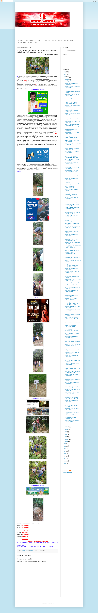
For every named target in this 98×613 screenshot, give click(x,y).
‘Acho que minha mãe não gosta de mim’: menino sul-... (72, 168)
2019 (65, 448)
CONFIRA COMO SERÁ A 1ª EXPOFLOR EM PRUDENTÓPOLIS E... (73, 280)
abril (66, 436)
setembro (67, 427)
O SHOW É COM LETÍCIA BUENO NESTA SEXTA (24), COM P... (71, 266)
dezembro (67, 77)
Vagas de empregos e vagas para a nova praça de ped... (72, 149)
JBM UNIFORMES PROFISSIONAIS (72, 385)
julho (66, 431)
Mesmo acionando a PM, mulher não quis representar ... (72, 174)
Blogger (54, 603)
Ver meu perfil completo (67, 472)
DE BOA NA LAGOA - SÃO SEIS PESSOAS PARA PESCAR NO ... (72, 157)
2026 (65, 71)
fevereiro (67, 439)
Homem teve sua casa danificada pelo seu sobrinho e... (72, 238)
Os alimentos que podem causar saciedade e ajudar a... (71, 108)
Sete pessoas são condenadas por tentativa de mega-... (71, 337)
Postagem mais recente (22, 593)
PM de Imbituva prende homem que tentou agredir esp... (72, 393)
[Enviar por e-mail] (38, 550)
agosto (66, 429)
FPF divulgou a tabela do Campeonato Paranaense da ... (72, 323)
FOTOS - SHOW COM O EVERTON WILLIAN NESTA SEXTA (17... (71, 331)
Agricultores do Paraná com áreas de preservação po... (72, 125)
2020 (65, 446)
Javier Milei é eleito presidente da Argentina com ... (71, 375)
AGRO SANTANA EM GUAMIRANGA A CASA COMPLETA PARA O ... (72, 372)
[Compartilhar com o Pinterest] (43, 550)
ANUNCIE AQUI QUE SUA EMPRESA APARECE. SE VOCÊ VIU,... (72, 293)
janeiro (66, 441)
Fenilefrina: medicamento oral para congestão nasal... (71, 163)
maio (66, 434)
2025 (65, 72)
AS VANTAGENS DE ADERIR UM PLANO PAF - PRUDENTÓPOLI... (72, 318)
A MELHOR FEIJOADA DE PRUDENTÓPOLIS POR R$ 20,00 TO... (72, 412)
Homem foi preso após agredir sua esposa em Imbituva (71, 195)
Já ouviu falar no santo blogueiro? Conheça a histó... (71, 296)
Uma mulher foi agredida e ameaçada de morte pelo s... (72, 380)
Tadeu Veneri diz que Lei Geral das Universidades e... (71, 152)
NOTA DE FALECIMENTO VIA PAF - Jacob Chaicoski (71, 367)
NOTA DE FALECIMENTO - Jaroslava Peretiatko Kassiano (72, 208)
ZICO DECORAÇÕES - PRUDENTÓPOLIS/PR (70, 253)
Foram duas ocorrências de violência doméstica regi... (72, 364)
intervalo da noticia (25, 550)
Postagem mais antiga (53, 593)
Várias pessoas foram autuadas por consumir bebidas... (72, 421)
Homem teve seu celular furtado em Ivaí (72, 202)
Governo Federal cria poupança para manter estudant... (72, 133)
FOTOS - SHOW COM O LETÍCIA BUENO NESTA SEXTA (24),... (71, 171)
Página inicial (38, 593)
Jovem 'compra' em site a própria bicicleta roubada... (71, 255)
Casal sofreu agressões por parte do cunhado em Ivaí (72, 205)
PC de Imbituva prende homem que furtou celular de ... (72, 221)
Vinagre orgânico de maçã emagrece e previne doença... (72, 277)
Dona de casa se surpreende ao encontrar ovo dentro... (71, 299)
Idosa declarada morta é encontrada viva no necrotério (72, 146)
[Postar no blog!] (39, 550)
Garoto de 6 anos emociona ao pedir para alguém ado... (72, 383)
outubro (66, 426)
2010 (65, 463)
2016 (65, 453)
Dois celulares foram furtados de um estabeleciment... (72, 95)
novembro (67, 79)
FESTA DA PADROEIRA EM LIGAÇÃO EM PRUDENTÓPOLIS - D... (72, 127)
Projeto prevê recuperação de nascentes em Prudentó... (70, 326)
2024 (65, 74)
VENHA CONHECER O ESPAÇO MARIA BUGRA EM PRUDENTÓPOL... (72, 345)
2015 (65, 455)
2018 (65, 450)
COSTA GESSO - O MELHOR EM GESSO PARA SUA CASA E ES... (72, 90)
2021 (65, 445)
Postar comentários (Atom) (26, 596)
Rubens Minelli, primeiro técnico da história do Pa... (72, 272)
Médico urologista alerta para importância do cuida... (70, 418)
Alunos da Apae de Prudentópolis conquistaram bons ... (71, 291)
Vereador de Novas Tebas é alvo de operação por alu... (72, 285)
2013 (65, 458)
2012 (65, 460)
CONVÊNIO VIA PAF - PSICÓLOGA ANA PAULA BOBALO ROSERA (72, 117)
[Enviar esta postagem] (36, 550)
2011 (65, 461)
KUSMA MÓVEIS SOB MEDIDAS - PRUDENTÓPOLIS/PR (71, 240)
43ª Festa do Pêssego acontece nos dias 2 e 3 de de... (72, 141)
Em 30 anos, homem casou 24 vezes (72, 250)
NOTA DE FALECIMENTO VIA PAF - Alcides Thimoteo (71, 321)
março (66, 437)
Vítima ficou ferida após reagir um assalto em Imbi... (71, 198)
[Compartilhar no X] (41, 550)
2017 (65, 451)
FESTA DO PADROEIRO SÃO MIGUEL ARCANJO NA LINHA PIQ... (72, 227)
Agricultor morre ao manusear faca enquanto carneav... (71, 100)
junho (66, 432)
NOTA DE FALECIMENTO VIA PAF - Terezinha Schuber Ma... (71, 138)
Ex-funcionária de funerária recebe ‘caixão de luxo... (71, 176)
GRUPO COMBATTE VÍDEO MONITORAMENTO (70, 187)
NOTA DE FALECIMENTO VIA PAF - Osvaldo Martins (71, 406)
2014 (65, 456)
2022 (65, 443)
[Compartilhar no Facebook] (42, 550)
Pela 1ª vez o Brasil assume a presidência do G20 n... (70, 81)
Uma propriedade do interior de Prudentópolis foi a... (71, 130)
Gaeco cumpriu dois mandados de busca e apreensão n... (71, 387)
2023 (65, 76)
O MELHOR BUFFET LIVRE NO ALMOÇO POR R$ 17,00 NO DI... (72, 103)
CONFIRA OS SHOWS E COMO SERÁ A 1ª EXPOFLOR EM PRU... (72, 213)
